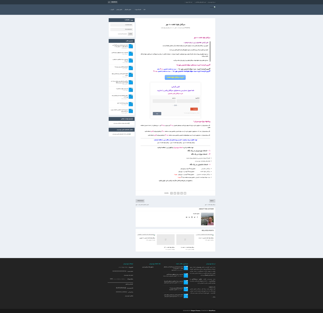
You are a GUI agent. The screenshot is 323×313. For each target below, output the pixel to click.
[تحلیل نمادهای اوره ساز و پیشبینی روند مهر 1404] (131, 97)
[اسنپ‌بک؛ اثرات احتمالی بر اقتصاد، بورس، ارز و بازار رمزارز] (131, 111)
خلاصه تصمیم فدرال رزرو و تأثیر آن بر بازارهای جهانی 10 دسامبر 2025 (120, 46)
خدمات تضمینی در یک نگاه (199, 164)
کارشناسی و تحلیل (129, 284)
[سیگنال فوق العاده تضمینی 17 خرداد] (205, 235)
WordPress (212, 311)
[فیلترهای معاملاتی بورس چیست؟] (131, 68)
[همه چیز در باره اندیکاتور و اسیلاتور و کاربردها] (131, 60)
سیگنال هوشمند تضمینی (203, 174)
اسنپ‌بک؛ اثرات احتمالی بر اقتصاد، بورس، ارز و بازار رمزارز (119, 110)
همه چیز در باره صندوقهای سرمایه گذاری (120, 53)
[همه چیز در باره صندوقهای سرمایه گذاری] (131, 54)
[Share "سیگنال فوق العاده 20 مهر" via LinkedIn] (181, 193)
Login (130, 34)
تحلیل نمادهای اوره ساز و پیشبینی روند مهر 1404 (120, 96)
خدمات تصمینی (147, 125)
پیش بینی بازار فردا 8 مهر (122, 103)
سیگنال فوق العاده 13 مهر (176, 143)
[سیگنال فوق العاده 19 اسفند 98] (185, 239)
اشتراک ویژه (138, 10)
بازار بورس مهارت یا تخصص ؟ (122, 89)
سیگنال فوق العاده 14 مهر (189, 143)
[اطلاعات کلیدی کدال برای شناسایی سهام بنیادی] (131, 75)
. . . (213, 297)
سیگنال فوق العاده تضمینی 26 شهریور (147, 238)
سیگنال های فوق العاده (165, 28)
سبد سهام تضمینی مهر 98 (187, 69)
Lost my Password (122, 34)
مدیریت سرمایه (166, 276)
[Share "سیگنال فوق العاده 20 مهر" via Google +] (178, 193)
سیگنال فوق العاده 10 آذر (169, 247)
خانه (144, 10)
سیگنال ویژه (171, 289)
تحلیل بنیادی (119, 10)
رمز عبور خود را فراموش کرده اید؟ (190, 113)
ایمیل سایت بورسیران (128, 275)
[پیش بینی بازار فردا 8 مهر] (131, 104)
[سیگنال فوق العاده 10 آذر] (166, 239)
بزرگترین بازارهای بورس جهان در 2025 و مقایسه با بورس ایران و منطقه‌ (119, 82)
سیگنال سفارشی (205, 168)
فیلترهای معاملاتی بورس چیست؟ (121, 67)
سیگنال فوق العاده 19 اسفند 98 (187, 247)
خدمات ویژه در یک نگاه (199, 154)
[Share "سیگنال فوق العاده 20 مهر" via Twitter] (175, 193)
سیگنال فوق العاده (205, 171)
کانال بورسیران (130, 288)
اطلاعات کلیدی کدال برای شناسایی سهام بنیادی (120, 74)
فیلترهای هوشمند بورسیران (202, 161)
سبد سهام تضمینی (180, 131)
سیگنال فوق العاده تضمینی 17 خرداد (206, 238)
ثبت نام (198, 113)
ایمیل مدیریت (130, 271)
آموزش (112, 10)
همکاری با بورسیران (129, 296)
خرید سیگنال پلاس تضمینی (175, 93)
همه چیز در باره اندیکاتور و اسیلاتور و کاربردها (120, 60)
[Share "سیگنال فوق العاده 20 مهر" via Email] (185, 193)
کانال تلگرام (176, 180)
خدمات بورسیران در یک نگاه (197, 150)
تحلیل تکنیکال (128, 10)
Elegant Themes (195, 311)
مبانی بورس (171, 276)
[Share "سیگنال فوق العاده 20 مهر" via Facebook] (171, 193)
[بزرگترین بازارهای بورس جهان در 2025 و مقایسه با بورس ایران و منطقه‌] (131, 82)
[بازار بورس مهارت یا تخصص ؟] (131, 90)
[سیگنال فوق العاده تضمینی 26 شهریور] (146, 235)
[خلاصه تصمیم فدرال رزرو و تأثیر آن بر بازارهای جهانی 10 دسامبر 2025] (131, 46)
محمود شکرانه (182, 28)
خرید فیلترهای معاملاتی (201, 2)
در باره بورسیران (211, 2)
